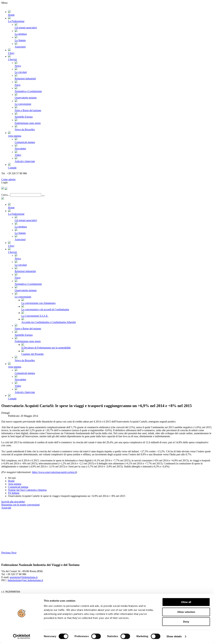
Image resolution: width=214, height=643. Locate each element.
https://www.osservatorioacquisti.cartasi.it (54, 472)
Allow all (186, 602)
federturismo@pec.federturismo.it (25, 580)
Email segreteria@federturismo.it (19, 176)
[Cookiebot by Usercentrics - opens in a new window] (21, 636)
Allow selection (186, 611)
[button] (6, 552)
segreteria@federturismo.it (23, 577)
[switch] (96, 636)
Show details (174, 636)
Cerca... (5, 194)
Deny (186, 621)
